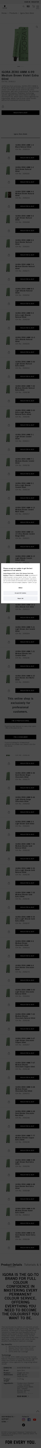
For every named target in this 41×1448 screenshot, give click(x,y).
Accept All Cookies (20, 593)
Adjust (20, 587)
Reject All (20, 598)
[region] (20, 583)
